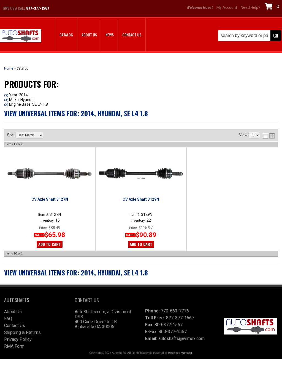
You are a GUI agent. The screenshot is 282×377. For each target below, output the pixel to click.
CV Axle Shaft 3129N (141, 199)
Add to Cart (49, 244)
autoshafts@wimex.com (181, 338)
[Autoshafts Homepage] (20, 36)
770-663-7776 (175, 311)
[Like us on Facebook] (59, 8)
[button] (249, 35)
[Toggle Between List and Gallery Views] (269, 136)
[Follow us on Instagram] (73, 8)
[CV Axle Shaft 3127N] (49, 173)
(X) (6, 95)
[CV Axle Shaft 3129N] (140, 173)
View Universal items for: (76, 113)
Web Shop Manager (180, 352)
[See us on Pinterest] (87, 8)
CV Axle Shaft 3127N (49, 199)
